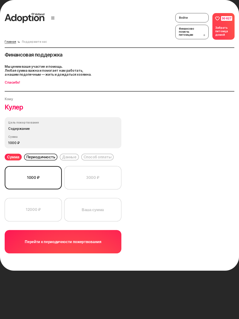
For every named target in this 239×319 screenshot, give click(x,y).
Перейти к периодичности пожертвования (63, 242)
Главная (10, 41)
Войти (183, 17)
